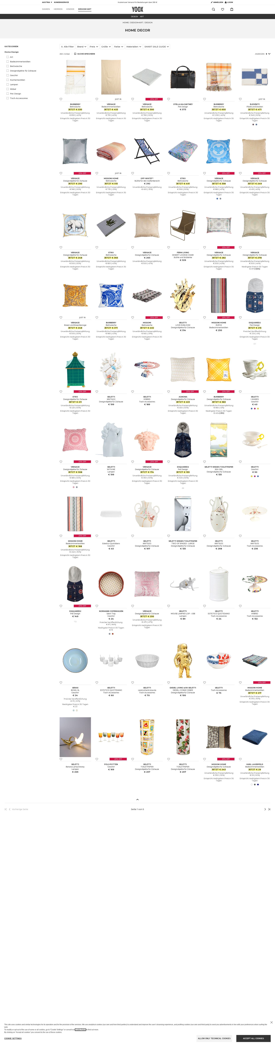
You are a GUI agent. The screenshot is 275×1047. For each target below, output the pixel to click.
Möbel (13, 89)
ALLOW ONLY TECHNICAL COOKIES (214, 1038)
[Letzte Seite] (268, 809)
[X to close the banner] (271, 1022)
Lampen (14, 84)
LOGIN (229, 2)
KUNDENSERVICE (61, 2)
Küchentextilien (17, 80)
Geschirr (14, 75)
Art (11, 57)
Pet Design (15, 93)
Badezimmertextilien (20, 61)
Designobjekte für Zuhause (23, 71)
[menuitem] (46, 9)
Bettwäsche (16, 66)
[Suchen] (213, 9)
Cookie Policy (80, 1030)
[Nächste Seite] (255, 809)
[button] (30, 52)
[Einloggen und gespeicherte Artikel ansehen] (222, 9)
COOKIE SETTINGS (13, 1038)
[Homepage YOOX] (137, 9)
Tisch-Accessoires (19, 98)
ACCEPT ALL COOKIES (253, 1038)
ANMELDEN (218, 2)
